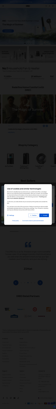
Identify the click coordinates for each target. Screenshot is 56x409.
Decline (34, 215)
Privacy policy (15, 220)
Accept (45, 215)
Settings (11, 215)
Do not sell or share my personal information (33, 220)
